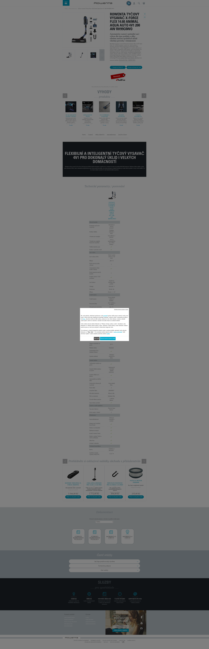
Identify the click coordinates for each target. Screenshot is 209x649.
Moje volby (96, 338)
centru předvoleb (118, 332)
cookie (108, 333)
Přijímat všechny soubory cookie (107, 338)
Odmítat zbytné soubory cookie (121, 309)
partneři (105, 315)
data (84, 319)
